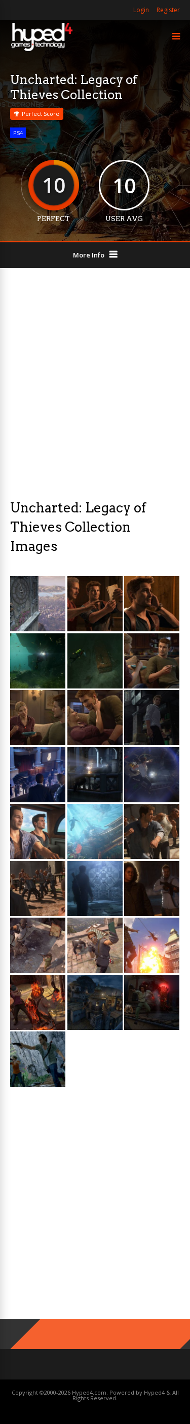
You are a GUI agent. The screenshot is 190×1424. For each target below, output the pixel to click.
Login (141, 10)
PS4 (18, 133)
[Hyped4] (41, 50)
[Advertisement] (95, 383)
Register (168, 10)
